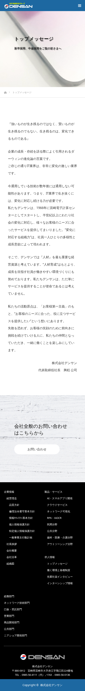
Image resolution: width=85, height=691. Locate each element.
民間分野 (50, 524)
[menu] (79, 5)
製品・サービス (53, 492)
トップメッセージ (56, 563)
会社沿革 (10, 557)
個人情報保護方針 (17, 524)
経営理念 (10, 498)
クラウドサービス (56, 505)
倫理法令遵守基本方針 (19, 511)
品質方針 (11, 505)
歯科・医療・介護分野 (58, 537)
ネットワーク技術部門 (17, 603)
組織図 (9, 563)
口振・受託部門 (13, 609)
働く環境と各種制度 (57, 570)
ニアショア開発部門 (15, 635)
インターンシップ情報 (58, 583)
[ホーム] (5, 91)
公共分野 (50, 531)
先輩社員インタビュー (58, 576)
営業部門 (9, 616)
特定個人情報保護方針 (19, 531)
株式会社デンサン (51, 685)
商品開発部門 (11, 622)
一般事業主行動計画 (18, 537)
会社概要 (10, 550)
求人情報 (49, 557)
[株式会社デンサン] (18, 6)
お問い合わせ (36, 449)
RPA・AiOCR (52, 518)
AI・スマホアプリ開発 (58, 498)
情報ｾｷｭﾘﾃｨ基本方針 (18, 518)
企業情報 (9, 492)
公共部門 (9, 629)
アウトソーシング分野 (58, 544)
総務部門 (9, 596)
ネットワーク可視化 (57, 511)
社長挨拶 (10, 544)
